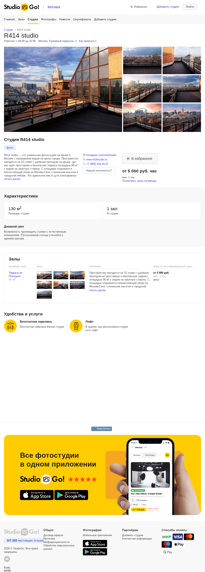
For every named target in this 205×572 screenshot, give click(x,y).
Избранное (140, 6)
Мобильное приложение (97, 535)
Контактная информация (137, 538)
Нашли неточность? (99, 170)
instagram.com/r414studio (101, 155)
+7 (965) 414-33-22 (97, 163)
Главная (9, 19)
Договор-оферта (53, 535)
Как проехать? (87, 41)
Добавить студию (168, 6)
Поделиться (104, 428)
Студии (33, 19)
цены (156, 279)
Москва (54, 7)
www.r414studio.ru (96, 159)
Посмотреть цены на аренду (139, 180)
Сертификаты (82, 19)
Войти (190, 6)
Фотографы (48, 19)
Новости (64, 19)
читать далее (12, 178)
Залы (21, 19)
